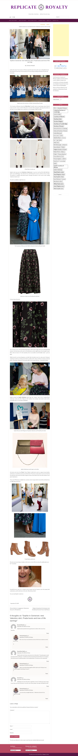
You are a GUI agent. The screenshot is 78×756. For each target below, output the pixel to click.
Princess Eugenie (57, 158)
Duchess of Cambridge (60, 124)
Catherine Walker (57, 114)
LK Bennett (64, 144)
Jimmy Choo (56, 142)
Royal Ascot (56, 161)
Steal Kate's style (59, 172)
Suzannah (63, 179)
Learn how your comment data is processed (35, 740)
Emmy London (56, 135)
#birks (55, 108)
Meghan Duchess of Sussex (60, 149)
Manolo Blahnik (57, 147)
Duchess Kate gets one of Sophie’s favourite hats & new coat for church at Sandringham (60, 84)
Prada (55, 154)
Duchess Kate (58, 119)
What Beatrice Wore (58, 181)
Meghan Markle (57, 151)
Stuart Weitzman (57, 179)
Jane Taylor (59, 140)
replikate (64, 158)
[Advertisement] (61, 40)
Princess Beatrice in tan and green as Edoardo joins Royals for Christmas (60, 89)
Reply (47, 633)
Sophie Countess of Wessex (59, 166)
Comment (12, 710)
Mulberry (63, 151)
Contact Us (55, 20)
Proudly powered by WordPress (35, 754)
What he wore (22, 20)
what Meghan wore (59, 186)
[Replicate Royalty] (39, 12)
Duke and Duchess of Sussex (60, 130)
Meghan (63, 147)
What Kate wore (58, 184)
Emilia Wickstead (58, 133)
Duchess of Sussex (59, 126)
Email (11, 729)
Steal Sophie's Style (59, 176)
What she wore (13, 20)
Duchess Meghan (58, 121)
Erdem (61, 135)
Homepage (42, 24)
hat (54, 140)
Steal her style (32, 20)
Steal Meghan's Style (59, 174)
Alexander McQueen (62, 108)
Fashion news (42, 20)
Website (11, 732)
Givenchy (63, 137)
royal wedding (62, 161)
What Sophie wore (58, 188)
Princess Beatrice (62, 154)
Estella (47, 754)
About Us (49, 20)
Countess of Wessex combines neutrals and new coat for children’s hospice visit (60, 79)
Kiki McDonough (57, 144)
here (33, 109)
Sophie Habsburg (58, 169)
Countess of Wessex (59, 116)
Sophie (48, 24)
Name (11, 726)
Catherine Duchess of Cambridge (59, 111)
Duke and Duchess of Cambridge (60, 128)
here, (27, 109)
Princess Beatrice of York (59, 156)
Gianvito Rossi (57, 137)
